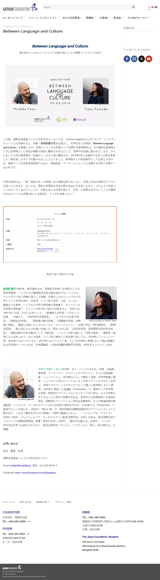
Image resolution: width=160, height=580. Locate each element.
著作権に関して (43, 502)
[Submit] (133, 7)
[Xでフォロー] (141, 59)
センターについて (12, 18)
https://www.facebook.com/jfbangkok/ (35, 472)
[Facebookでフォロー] (127, 59)
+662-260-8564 (97, 517)
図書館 (90, 18)
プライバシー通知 (63, 502)
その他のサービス (137, 18)
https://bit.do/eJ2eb (45, 249)
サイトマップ (8, 502)
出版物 (103, 18)
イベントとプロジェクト (23, 26)
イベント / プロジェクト (43, 18)
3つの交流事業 (71, 18)
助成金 (117, 18)
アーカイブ (7, 26)
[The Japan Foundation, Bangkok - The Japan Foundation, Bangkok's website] (20, 7)
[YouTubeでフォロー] (148, 59)
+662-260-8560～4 (19, 521)
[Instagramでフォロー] (134, 59)
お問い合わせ (25, 502)
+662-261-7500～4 (18, 534)
